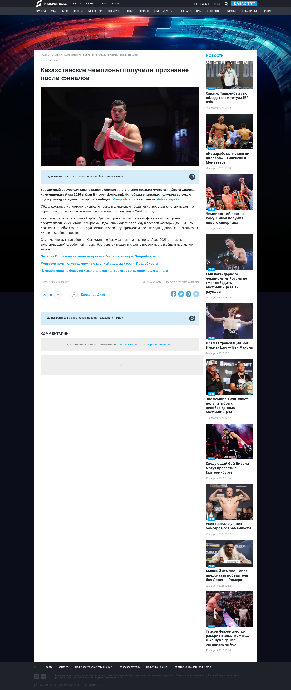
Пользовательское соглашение (93, 667)
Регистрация (201, 3)
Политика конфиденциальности (192, 667)
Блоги (89, 3)
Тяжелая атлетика (190, 11)
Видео (115, 3)
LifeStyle (113, 11)
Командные (250, 11)
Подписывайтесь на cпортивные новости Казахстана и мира (84, 176)
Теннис (129, 11)
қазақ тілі (244, 3)
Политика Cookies (156, 667)
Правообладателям (129, 667)
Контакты (63, 667)
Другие (267, 11)
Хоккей (78, 11)
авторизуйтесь (129, 344)
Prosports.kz (122, 199)
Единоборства (163, 11)
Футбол (41, 11)
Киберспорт (95, 11)
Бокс (65, 11)
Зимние (232, 11)
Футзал (144, 11)
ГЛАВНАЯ (45, 55)
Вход (217, 3)
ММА (54, 11)
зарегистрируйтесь (159, 344)
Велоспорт (214, 11)
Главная (76, 3)
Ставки (102, 3)
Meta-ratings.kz (167, 199)
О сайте (48, 667)
